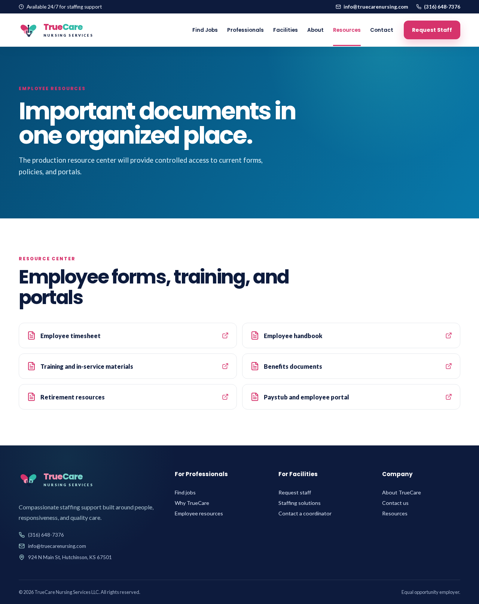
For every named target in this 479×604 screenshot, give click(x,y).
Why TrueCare (192, 503)
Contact (381, 30)
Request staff (294, 492)
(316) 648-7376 (442, 7)
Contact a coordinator (305, 513)
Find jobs (185, 492)
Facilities (285, 30)
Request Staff (432, 30)
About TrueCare (401, 492)
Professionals (245, 30)
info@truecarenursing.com (376, 7)
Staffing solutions (299, 503)
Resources (347, 30)
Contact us (395, 503)
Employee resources (199, 513)
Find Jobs (205, 30)
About (315, 30)
